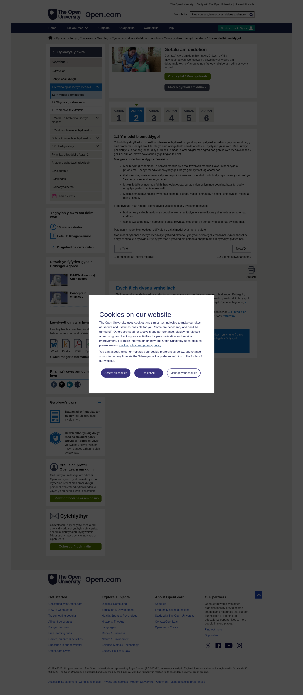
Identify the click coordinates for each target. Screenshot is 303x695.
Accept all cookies (116, 372)
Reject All (149, 372)
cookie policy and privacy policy (140, 345)
